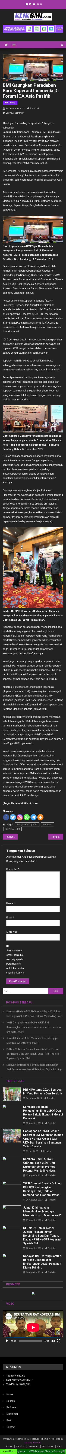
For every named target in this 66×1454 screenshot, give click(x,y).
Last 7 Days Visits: (16, 1380)
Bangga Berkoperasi (27, 824)
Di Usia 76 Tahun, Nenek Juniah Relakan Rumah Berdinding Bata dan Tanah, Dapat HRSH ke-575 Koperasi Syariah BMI (33, 1054)
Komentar (12, 869)
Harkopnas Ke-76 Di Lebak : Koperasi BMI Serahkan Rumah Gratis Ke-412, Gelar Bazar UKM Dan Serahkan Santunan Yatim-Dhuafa (43, 1138)
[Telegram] (33, 817)
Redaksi (34, 108)
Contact (11, 1427)
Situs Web (11, 931)
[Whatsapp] (27, 817)
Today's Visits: (14, 1375)
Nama (10, 903)
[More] (40, 817)
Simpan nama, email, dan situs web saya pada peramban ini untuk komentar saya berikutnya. (15, 961)
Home (10, 1394)
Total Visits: (12, 1384)
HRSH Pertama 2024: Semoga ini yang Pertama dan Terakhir (42, 1091)
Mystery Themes (33, 1442)
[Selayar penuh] (59, 1341)
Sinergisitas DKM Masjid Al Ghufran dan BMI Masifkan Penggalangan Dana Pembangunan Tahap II (12, 836)
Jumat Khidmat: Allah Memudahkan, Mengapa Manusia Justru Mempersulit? (32, 1040)
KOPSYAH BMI (12, 829)
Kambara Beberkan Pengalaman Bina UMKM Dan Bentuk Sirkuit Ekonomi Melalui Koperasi (43, 1112)
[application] (33, 1327)
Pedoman (12, 1407)
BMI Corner (10, 102)
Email (10, 917)
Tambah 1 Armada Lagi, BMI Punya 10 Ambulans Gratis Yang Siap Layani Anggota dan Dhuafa (57, 836)
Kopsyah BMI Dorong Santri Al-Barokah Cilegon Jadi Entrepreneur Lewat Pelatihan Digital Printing (34, 1067)
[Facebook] (6, 817)
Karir (9, 1420)
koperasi (47, 824)
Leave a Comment (15, 112)
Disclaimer (12, 1413)
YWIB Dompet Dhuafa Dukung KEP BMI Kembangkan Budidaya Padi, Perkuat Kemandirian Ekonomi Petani (34, 1027)
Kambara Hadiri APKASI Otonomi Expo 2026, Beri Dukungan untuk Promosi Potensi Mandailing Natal (34, 1013)
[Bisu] (53, 1341)
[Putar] (7, 1341)
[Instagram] (20, 817)
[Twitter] (13, 817)
